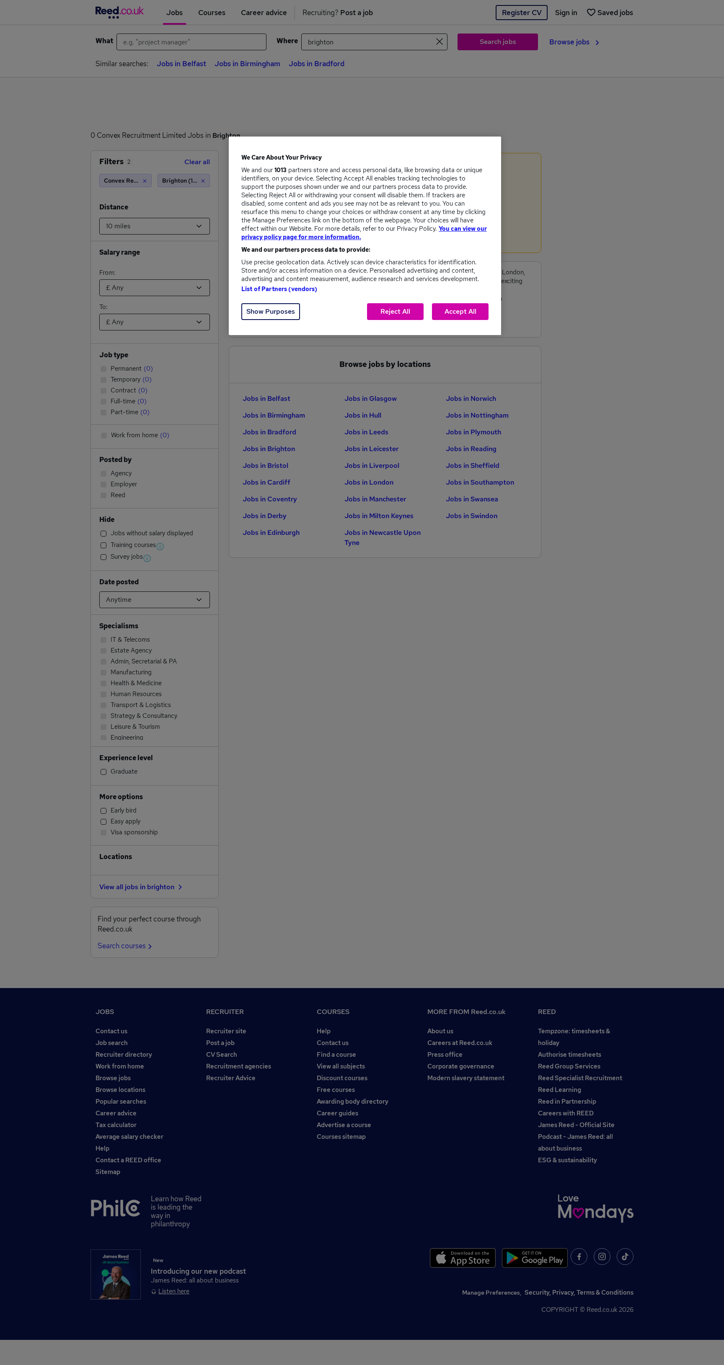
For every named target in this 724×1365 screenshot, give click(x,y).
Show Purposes (270, 311)
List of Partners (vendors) (279, 289)
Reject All (395, 311)
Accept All (460, 311)
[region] (365, 236)
